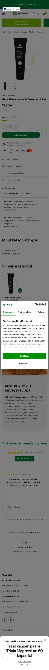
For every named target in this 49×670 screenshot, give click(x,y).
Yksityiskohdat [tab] (24, 312)
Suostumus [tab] (8, 312)
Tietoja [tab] (41, 312)
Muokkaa (23, 363)
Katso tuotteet (24, 661)
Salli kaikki (24, 356)
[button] (11, 9)
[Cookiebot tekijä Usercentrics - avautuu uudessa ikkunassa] (35, 304)
